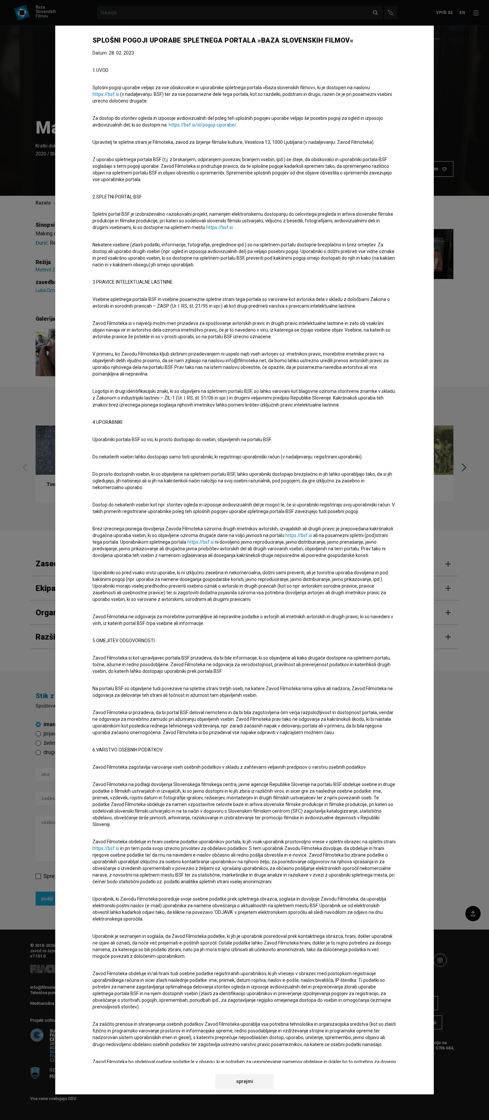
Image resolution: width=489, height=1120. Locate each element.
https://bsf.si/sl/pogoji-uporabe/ (203, 125)
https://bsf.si (105, 94)
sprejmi (244, 1081)
